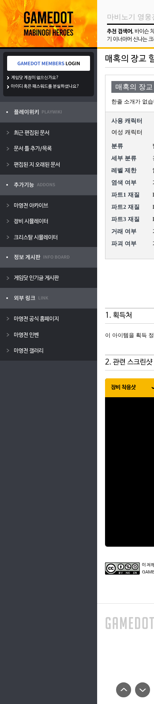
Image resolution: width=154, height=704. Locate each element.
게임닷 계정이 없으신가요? (35, 78)
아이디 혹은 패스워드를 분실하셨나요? (45, 86)
